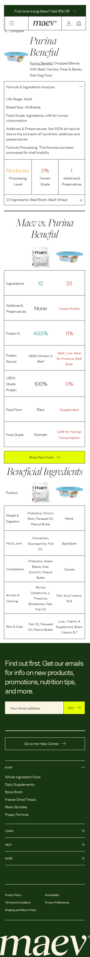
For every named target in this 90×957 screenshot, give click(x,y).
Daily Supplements (19, 784)
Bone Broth (14, 791)
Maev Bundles (16, 806)
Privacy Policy (13, 894)
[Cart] (80, 23)
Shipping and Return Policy (20, 910)
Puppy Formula (16, 814)
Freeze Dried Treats (20, 799)
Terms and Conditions (17, 902)
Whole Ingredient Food (22, 776)
